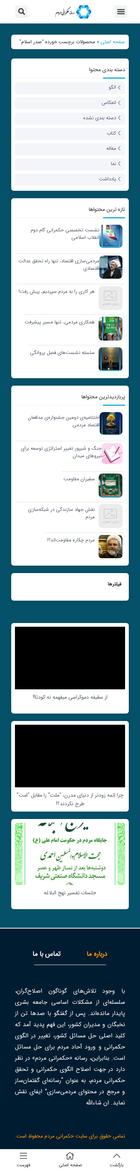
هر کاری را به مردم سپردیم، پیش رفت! (57, 291)
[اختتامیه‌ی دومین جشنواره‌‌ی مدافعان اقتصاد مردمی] (109, 423)
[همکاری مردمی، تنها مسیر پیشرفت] (108, 328)
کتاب (111, 133)
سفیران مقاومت (79, 479)
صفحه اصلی (112, 42)
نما (113, 164)
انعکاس (109, 103)
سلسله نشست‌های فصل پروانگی (62, 353)
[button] (121, 12)
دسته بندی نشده (99, 118)
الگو (112, 87)
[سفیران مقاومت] (108, 485)
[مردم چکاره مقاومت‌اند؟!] (108, 546)
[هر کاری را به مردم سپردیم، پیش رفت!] (108, 298)
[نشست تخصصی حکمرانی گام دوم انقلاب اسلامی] (109, 236)
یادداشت (107, 179)
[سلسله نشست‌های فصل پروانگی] (108, 359)
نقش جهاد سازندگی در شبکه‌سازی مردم (61, 513)
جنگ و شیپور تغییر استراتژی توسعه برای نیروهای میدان (61, 452)
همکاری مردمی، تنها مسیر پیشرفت (60, 322)
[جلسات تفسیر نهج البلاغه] (70, 854)
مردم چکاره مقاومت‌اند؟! (71, 540)
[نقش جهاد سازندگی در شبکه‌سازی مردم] (108, 516)
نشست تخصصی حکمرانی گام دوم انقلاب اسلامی (65, 234)
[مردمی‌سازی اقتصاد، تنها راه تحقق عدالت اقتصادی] (109, 267)
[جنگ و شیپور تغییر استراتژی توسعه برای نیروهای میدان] (110, 453)
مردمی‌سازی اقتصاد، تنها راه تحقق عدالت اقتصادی (58, 264)
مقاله (111, 148)
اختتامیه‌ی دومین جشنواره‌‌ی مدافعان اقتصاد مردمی (64, 421)
